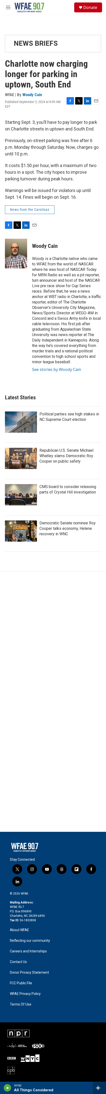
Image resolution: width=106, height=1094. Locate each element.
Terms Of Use (20, 1004)
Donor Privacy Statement (29, 972)
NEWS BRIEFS (36, 43)
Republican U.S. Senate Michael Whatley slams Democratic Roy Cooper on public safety (66, 456)
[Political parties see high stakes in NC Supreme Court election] (21, 422)
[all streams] (99, 1088)
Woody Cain (32, 94)
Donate (90, 7)
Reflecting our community (30, 941)
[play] (7, 1087)
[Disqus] (53, 638)
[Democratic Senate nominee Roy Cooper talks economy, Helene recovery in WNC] (21, 531)
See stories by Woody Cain (56, 369)
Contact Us (18, 962)
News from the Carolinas (29, 210)
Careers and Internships (28, 951)
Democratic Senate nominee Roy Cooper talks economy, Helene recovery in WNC (67, 528)
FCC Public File (21, 983)
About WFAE (19, 930)
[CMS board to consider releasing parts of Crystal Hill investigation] (21, 494)
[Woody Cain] (16, 253)
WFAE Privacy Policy (25, 994)
